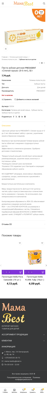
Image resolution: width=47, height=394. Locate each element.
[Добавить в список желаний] (20, 243)
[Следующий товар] (44, 63)
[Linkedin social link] (22, 116)
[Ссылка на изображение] (14, 313)
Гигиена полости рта (9, 59)
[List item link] (16, 357)
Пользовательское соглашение (19, 377)
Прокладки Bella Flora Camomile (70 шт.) (12, 278)
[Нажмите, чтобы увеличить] (5, 49)
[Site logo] (23, 3)
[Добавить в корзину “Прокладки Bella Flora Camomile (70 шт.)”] (12, 272)
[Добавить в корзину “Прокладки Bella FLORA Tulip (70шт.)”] (34, 272)
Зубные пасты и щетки (27, 59)
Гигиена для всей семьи (19, 57)
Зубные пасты (36, 110)
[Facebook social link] (13, 116)
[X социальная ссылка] (16, 116)
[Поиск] (44, 3)
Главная (5, 57)
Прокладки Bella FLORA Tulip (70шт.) (34, 278)
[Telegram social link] (25, 116)
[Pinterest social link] (19, 116)
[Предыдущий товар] (39, 63)
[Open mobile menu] (3, 3)
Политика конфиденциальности (27, 378)
